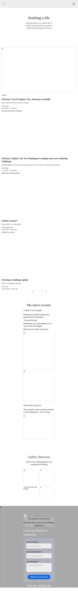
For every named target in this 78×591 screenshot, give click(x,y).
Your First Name (32, 542)
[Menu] (74, 4)
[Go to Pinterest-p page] (25, 516)
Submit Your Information (39, 577)
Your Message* (32, 562)
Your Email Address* (34, 552)
